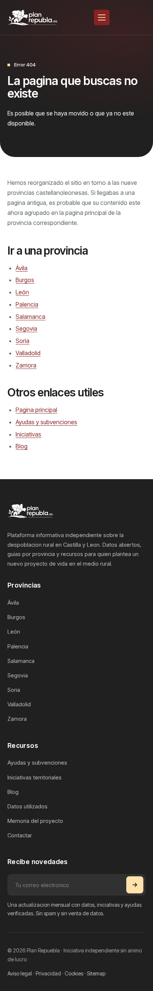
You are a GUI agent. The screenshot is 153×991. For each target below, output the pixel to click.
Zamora (26, 365)
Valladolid (28, 353)
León (22, 292)
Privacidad (48, 973)
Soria (22, 340)
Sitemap (96, 973)
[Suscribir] (134, 884)
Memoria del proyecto (35, 820)
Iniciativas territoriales (34, 777)
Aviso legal (19, 973)
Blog (21, 446)
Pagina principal (36, 409)
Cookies (74, 973)
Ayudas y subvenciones (46, 422)
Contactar (19, 835)
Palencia (27, 304)
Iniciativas (28, 434)
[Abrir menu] (102, 17)
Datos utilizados (27, 806)
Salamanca (30, 316)
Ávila (21, 268)
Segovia (26, 328)
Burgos (25, 280)
